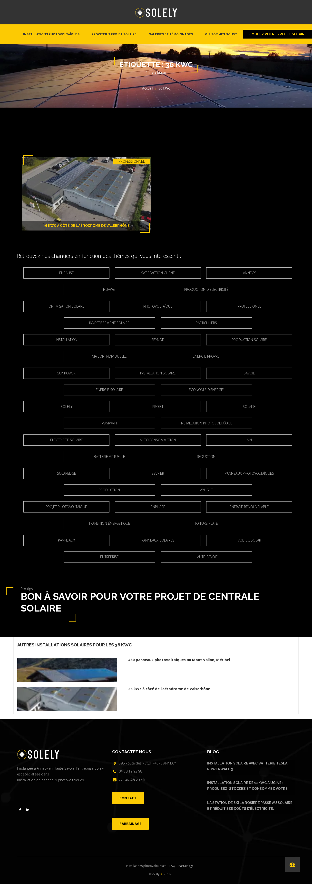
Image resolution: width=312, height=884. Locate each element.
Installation (66, 339)
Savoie (249, 373)
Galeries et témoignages (171, 34)
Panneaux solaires (157, 540)
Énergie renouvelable (249, 506)
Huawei (109, 289)
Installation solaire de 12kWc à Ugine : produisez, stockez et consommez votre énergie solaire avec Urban (247, 786)
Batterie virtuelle (109, 456)
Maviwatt (109, 423)
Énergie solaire (109, 389)
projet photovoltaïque (66, 506)
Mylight (206, 490)
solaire (249, 406)
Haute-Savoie (206, 556)
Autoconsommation (158, 440)
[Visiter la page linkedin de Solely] (28, 810)
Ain (249, 440)
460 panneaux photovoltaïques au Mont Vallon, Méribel (179, 659)
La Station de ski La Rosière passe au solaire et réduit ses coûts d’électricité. (249, 806)
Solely (66, 406)
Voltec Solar (249, 540)
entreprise (109, 556)
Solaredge (66, 473)
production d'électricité (206, 289)
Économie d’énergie (206, 389)
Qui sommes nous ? (221, 34)
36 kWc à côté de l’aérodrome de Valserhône (86, 226)
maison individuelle (109, 356)
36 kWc (123, 644)
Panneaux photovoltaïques (249, 473)
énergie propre (206, 356)
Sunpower (66, 373)
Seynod (158, 339)
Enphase (158, 506)
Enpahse (66, 273)
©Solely (154, 874)
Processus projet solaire (114, 34)
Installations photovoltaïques (51, 34)
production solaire (249, 339)
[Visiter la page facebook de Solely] (20, 810)
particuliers (206, 323)
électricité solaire (66, 440)
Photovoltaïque (158, 306)
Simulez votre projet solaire (277, 34)
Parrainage (186, 866)
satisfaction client (158, 273)
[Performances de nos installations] (292, 864)
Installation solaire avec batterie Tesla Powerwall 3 (247, 766)
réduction (206, 456)
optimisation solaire (67, 306)
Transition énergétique (109, 523)
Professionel (249, 306)
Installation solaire (158, 373)
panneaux (66, 540)
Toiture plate (206, 523)
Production (109, 490)
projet (157, 406)
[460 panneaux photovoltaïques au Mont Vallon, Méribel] (72, 669)
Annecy (249, 273)
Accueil (147, 88)
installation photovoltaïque (206, 423)
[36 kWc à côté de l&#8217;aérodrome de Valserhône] (72, 698)
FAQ (172, 866)
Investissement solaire (109, 323)
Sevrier (158, 473)
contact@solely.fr (132, 779)
